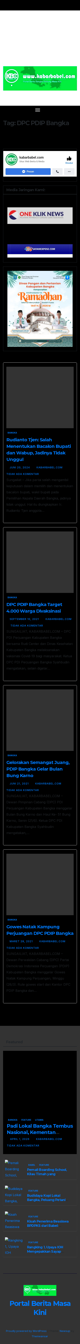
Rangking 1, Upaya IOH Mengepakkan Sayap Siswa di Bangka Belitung (48, 1251)
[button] (67, 110)
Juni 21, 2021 (20, 783)
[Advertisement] (40, 41)
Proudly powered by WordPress (26, 1331)
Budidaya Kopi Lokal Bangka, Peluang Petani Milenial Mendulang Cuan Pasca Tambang (47, 1202)
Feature (26, 1120)
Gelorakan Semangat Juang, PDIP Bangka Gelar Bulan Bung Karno (38, 769)
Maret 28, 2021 (22, 941)
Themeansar (40, 1336)
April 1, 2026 (20, 1139)
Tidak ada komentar (22, 474)
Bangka (12, 432)
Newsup (65, 1331)
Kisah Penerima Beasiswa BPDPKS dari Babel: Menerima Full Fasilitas (48, 1225)
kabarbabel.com (50, 467)
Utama (39, 1120)
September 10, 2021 (25, 619)
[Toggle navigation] (37, 110)
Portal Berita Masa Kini (40, 95)
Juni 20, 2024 (20, 467)
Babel (31, 1165)
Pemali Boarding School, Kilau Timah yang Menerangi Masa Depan (47, 1174)
